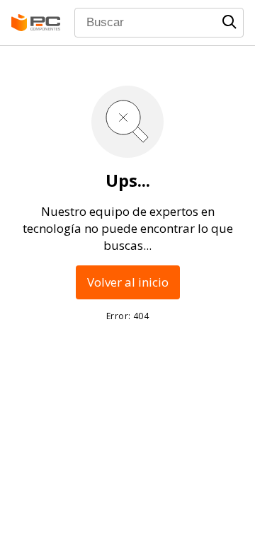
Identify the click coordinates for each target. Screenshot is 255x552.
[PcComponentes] (35, 23)
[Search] (229, 22)
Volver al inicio (128, 282)
